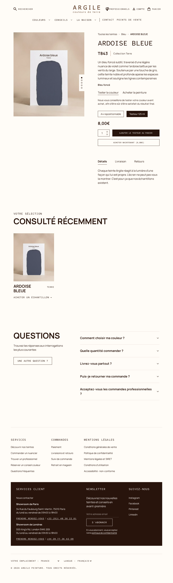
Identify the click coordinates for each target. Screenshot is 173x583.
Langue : (70, 561)
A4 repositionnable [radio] (111, 114)
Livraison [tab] (120, 161)
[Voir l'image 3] (81, 82)
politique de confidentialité (104, 532)
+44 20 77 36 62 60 (60, 539)
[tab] (108, 92)
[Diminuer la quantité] (107, 134)
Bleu (123, 34)
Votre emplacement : (25, 561)
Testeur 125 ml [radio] (137, 114)
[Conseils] (71, 20)
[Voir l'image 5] (81, 87)
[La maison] (95, 20)
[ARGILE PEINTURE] (86, 9)
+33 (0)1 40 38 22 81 (61, 518)
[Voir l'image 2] (81, 80)
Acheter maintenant (128, 142)
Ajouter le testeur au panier (136, 133)
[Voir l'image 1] (81, 77)
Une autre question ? (33, 360)
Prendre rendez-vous (30, 518)
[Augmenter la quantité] (107, 132)
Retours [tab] (139, 161)
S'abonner (99, 522)
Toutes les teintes (107, 34)
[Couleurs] (49, 20)
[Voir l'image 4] (81, 85)
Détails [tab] (102, 161)
